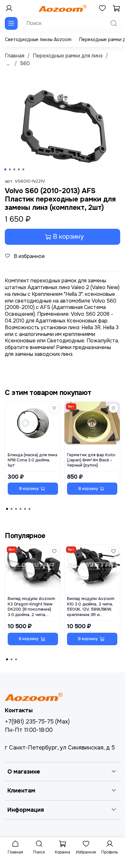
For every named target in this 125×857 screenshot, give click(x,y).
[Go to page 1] (7, 509)
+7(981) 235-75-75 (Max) (37, 721)
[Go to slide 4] (19, 169)
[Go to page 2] (12, 509)
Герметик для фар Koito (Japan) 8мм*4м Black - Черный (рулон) (91, 460)
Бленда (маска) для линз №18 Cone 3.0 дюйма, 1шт (32, 460)
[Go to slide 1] (5, 169)
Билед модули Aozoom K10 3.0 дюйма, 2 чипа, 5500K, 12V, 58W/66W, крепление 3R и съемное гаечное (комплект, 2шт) (90, 607)
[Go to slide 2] (10, 169)
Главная (14, 55)
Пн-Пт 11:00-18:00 (29, 729)
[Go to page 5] (25, 509)
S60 (25, 63)
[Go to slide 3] (14, 169)
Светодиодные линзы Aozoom (38, 39)
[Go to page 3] (16, 509)
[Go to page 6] (29, 509)
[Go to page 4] (20, 509)
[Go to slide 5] (23, 169)
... (8, 63)
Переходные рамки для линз (68, 55)
